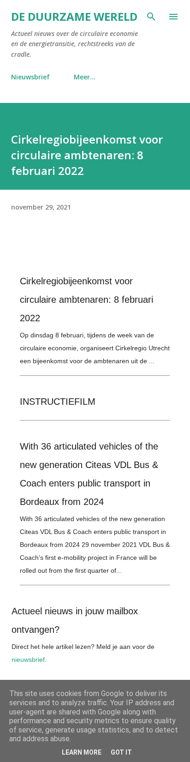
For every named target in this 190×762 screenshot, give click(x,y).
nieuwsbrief (28, 659)
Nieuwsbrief (30, 76)
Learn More (81, 752)
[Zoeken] (151, 16)
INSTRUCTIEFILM (57, 401)
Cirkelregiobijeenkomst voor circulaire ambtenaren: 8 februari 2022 (86, 299)
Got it (121, 752)
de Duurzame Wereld (74, 16)
